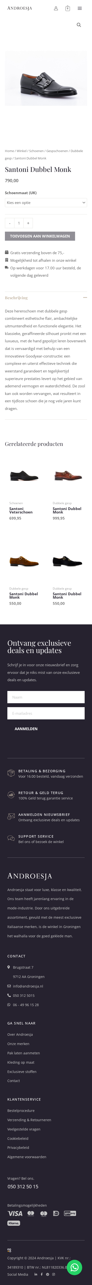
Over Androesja (20, 1034)
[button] (79, 25)
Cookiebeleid (17, 1138)
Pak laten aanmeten (23, 1053)
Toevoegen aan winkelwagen (40, 236)
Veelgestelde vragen (23, 1129)
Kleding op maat (20, 1062)
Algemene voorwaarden (26, 1156)
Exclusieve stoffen (22, 1071)
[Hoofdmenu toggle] (80, 8)
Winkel (21, 151)
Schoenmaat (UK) (21, 192)
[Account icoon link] (56, 8)
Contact (13, 1080)
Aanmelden (26, 728)
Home (9, 151)
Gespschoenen (57, 151)
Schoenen (36, 151)
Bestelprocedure (21, 1110)
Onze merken (18, 1043)
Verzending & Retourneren (29, 1120)
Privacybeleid (18, 1147)
